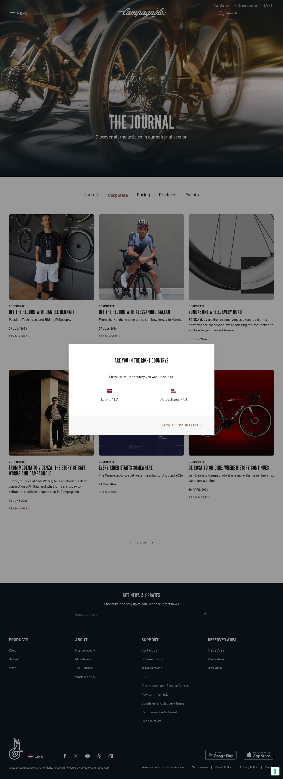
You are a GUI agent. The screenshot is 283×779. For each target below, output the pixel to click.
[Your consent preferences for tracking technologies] (275, 771)
